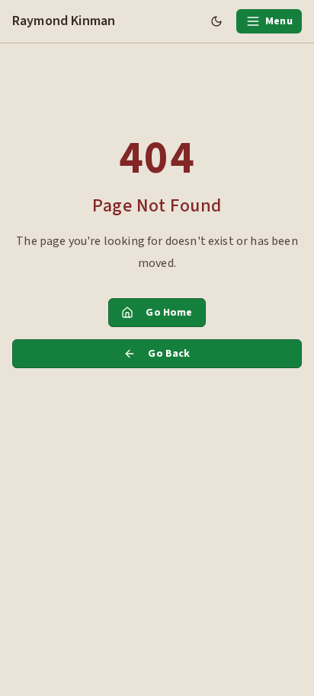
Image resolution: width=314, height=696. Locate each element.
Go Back (169, 353)
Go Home (169, 312)
